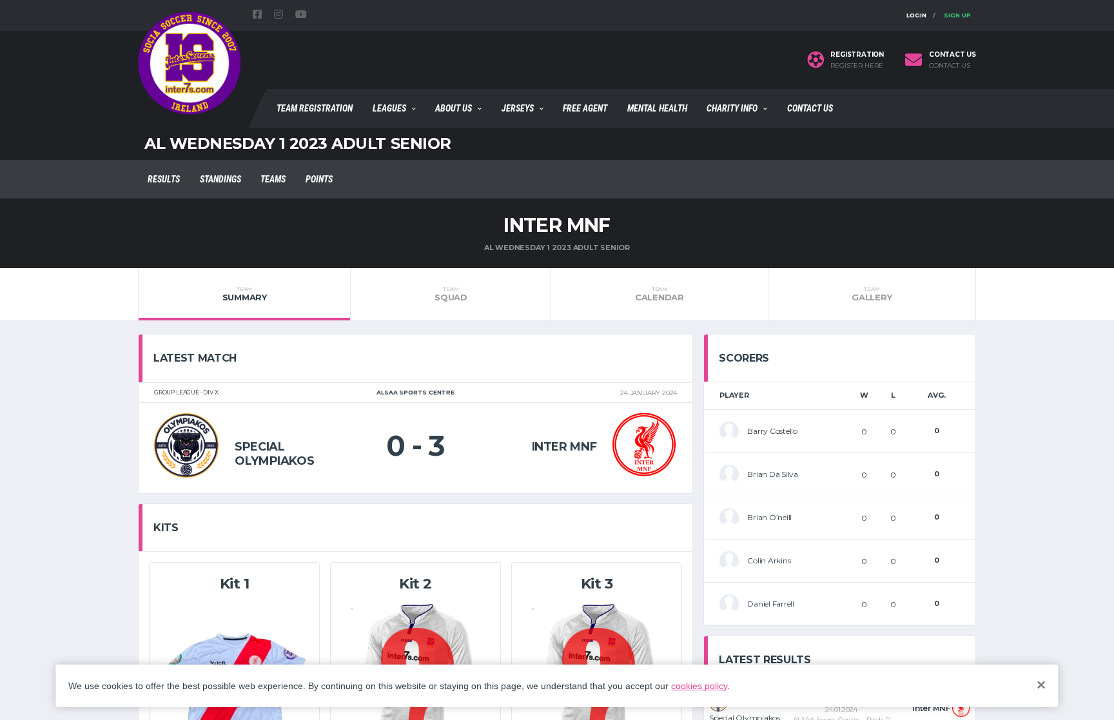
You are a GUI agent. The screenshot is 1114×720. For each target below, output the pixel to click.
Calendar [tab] (659, 294)
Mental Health (657, 108)
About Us (453, 108)
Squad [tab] (451, 294)
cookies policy (699, 686)
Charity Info (732, 108)
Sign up (957, 15)
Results (164, 179)
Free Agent (585, 108)
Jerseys (518, 108)
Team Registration (315, 108)
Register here (856, 66)
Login (916, 15)
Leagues (389, 108)
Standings (220, 179)
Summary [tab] (244, 294)
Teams (273, 179)
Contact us (949, 66)
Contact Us (810, 108)
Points (319, 179)
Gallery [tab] (872, 294)
